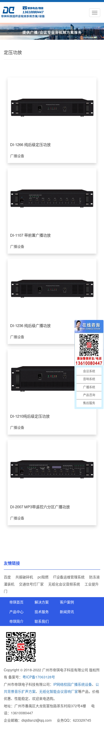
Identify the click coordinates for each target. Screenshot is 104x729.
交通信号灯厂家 (31, 583)
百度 (7, 576)
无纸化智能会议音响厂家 (58, 691)
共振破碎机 (24, 576)
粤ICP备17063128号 (38, 676)
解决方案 (42, 601)
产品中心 (16, 611)
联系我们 (42, 621)
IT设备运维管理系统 (69, 576)
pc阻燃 (43, 576)
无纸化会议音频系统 (64, 583)
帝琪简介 (16, 621)
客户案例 (67, 601)
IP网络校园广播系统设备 (72, 684)
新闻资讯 (67, 611)
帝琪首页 (16, 601)
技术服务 (42, 611)
